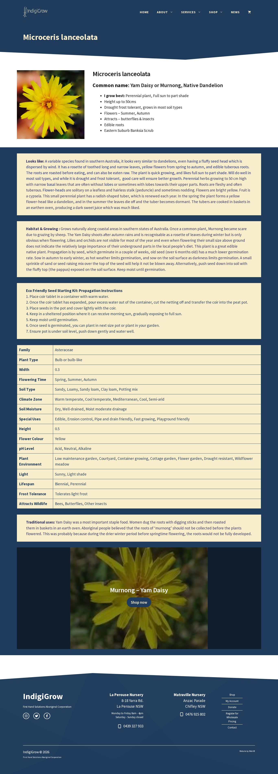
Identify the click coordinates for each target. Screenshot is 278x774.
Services (188, 12)
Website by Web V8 (247, 751)
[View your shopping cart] (249, 12)
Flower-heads (54, 190)
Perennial (191, 178)
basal (51, 184)
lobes (108, 184)
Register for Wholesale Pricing (232, 717)
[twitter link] (36, 716)
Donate (232, 707)
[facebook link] (47, 716)
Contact (232, 727)
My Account (232, 701)
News (235, 12)
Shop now (139, 602)
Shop (213, 12)
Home (144, 12)
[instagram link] (26, 716)
